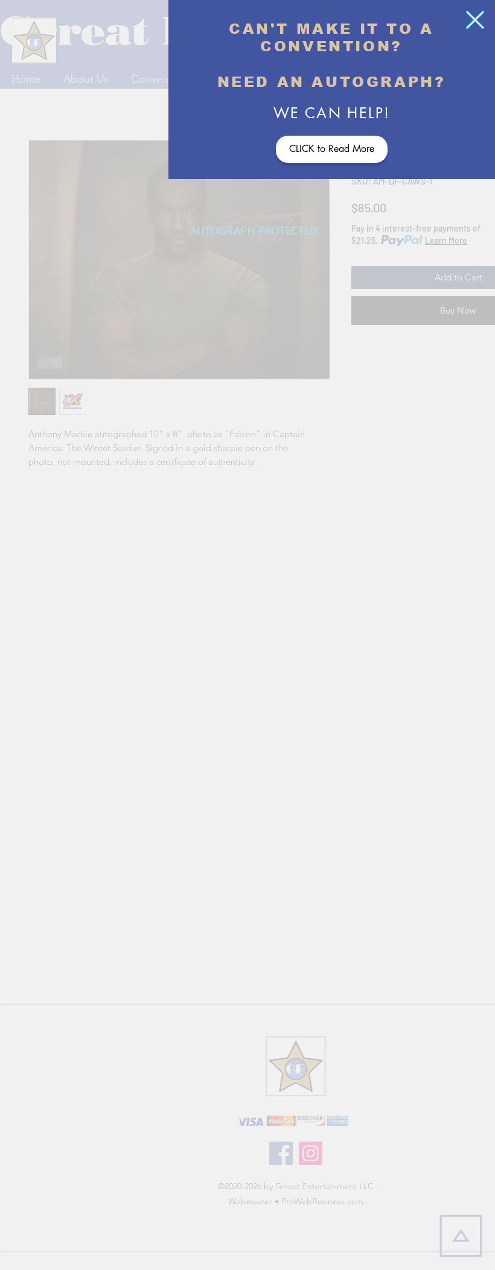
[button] (475, 20)
